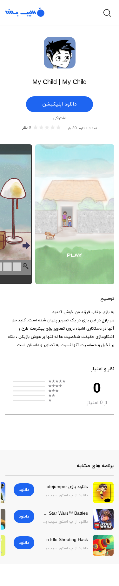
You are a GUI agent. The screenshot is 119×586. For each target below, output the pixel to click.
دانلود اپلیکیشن (59, 104)
